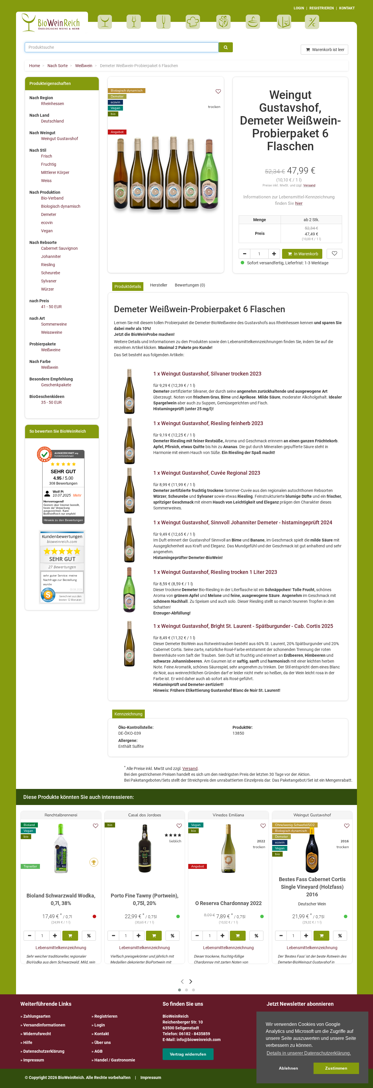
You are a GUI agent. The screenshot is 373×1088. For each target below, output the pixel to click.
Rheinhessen (52, 103)
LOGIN (299, 8)
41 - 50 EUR (51, 306)
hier (298, 203)
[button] (179, 990)
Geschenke (224, 22)
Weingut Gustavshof (59, 138)
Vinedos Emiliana (228, 815)
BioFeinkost (194, 22)
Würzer (47, 289)
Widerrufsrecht (37, 1033)
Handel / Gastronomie (114, 1060)
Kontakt (101, 1033)
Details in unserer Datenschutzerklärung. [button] (309, 1053)
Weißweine (50, 349)
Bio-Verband (52, 198)
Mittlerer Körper (55, 172)
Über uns (102, 1042)
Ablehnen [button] (288, 1068)
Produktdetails (128, 286)
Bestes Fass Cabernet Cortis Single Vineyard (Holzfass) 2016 (312, 886)
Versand (309, 185)
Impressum (33, 1060)
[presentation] (182, 981)
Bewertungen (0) (190, 285)
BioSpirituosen (135, 22)
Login (99, 1025)
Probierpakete (255, 22)
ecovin (47, 222)
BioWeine (106, 22)
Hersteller (158, 285)
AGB (98, 1051)
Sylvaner (49, 281)
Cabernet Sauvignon (59, 248)
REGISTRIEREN (321, 8)
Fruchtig (48, 164)
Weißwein (49, 367)
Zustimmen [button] (336, 1068)
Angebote (313, 22)
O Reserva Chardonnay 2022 (228, 903)
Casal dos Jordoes (144, 815)
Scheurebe (50, 272)
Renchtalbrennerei (61, 815)
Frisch (46, 156)
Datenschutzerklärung (43, 1051)
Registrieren (105, 1016)
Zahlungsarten (36, 1016)
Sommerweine (54, 324)
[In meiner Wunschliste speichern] (218, 91)
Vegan (47, 230)
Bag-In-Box (282, 25)
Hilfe (27, 1042)
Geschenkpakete (56, 385)
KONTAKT (347, 8)
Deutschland (52, 121)
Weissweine (51, 332)
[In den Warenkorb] (70, 936)
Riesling (48, 264)
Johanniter (51, 256)
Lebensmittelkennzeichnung (61, 947)
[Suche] (226, 47)
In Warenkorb (305, 254)
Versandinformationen (44, 1025)
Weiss (46, 180)
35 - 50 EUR (51, 402)
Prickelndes (165, 22)
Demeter (48, 214)
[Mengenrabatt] (89, 936)
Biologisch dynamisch (60, 206)
